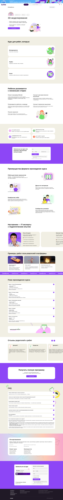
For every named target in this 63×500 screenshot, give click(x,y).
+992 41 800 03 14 (12, 490)
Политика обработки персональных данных (25, 491)
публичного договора (39, 158)
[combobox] (33, 152)
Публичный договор (22, 490)
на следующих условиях (38, 482)
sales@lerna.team (12, 492)
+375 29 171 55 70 (3, 7)
